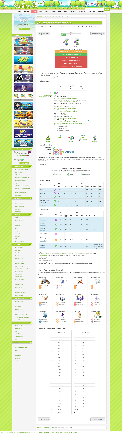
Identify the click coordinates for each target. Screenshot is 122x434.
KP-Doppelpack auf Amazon (22, 177)
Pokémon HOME (19, 295)
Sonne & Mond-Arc (20, 320)
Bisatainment (18, 211)
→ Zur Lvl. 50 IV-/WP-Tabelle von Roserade (65, 118)
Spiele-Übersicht (19, 247)
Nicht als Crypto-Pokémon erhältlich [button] (72, 66)
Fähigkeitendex (19, 231)
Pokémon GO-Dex (19, 220)
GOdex (34, 11)
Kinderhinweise (55, 432)
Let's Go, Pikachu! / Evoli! (21, 269)
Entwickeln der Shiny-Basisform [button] (72, 54)
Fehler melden (73, 432)
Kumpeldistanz (48, 95)
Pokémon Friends (19, 279)
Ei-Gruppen (18, 239)
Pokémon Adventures (20, 312)
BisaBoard (92, 11)
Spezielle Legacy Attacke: (46, 257)
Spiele (54, 11)
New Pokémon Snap (20, 282)
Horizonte (17, 304)
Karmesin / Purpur (19, 261)
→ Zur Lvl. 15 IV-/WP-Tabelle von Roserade (65, 98)
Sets (16, 331)
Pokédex (26, 11)
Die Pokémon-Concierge (21, 345)
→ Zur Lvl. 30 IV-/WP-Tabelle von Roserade (65, 108)
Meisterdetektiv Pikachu (21, 347)
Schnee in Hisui (19, 309)
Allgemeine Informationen (21, 169)
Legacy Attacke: (44, 255)
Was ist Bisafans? (19, 206)
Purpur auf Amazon (20, 183)
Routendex (17, 236)
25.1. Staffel (18, 306)
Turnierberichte (19, 336)
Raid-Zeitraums (75, 253)
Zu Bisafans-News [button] (24, 29)
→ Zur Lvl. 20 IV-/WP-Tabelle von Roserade (65, 101)
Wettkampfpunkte (44, 96)
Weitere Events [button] (24, 163)
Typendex (17, 233)
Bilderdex (17, 228)
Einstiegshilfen (18, 328)
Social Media (18, 195)
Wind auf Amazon (19, 172)
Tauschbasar (82, 11)
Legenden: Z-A (18, 258)
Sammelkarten (62, 11)
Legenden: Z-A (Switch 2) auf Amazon (22, 189)
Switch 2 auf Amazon (20, 192)
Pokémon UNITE (19, 274)
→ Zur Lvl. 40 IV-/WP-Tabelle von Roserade (65, 115)
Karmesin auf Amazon (20, 180)
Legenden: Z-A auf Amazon (22, 185)
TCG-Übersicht (18, 326)
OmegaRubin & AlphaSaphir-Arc (23, 317)
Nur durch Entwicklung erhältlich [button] (72, 51)
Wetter (50, 125)
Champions (18, 253)
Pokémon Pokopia (19, 276)
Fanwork (17, 350)
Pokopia (17, 255)
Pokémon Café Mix (20, 292)
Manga (47, 11)
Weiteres (101, 11)
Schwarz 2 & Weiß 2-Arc (21, 314)
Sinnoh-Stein (84, 139)
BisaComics (18, 361)
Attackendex (18, 223)
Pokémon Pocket (19, 271)
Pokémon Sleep (19, 284)
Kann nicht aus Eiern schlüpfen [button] (72, 60)
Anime (40, 11)
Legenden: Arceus (19, 263)
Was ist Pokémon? (19, 204)
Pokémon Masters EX (20, 290)
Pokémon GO (18, 287)
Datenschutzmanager (43, 432)
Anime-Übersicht (19, 301)
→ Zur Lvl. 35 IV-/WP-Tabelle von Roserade (65, 111)
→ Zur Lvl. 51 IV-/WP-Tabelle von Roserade (65, 121)
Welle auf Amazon (19, 175)
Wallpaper (17, 358)
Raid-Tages (68, 253)
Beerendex (17, 225)
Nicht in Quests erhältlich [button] (72, 57)
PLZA (23, 159)
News (19, 11)
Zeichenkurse (18, 353)
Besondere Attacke (45, 253)
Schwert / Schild (19, 266)
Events (82, 253)
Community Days (62, 253)
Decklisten (17, 334)
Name (63, 34)
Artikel (16, 339)
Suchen (107, 9)
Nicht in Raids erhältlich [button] (72, 63)
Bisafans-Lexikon (19, 241)
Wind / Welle (18, 250)
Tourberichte (18, 355)
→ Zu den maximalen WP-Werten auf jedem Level (68, 123)
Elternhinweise (64, 432)
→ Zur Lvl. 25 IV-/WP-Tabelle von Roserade (65, 105)
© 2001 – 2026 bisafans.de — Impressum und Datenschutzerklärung (19, 432)
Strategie (73, 11)
